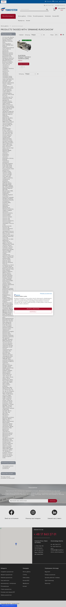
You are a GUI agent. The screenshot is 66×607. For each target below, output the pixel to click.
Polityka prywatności (46, 293)
